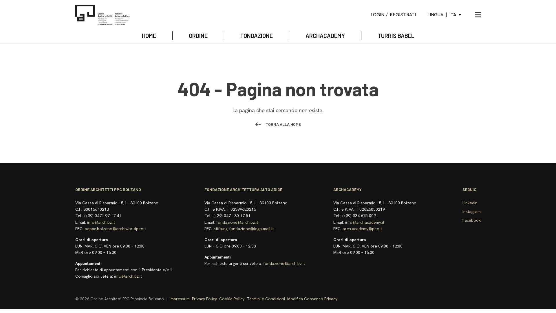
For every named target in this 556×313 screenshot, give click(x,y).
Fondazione (256, 35)
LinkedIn (470, 202)
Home (149, 35)
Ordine (198, 35)
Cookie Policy (231, 298)
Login (377, 14)
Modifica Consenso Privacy (312, 298)
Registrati (403, 14)
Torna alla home (283, 124)
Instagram (471, 211)
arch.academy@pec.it (362, 228)
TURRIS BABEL (396, 35)
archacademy (325, 35)
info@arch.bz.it (101, 222)
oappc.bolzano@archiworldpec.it (115, 228)
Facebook (471, 220)
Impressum (180, 298)
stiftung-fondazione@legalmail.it (244, 228)
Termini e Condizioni (266, 298)
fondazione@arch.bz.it (237, 222)
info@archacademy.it (364, 222)
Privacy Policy (204, 298)
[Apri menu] (478, 15)
